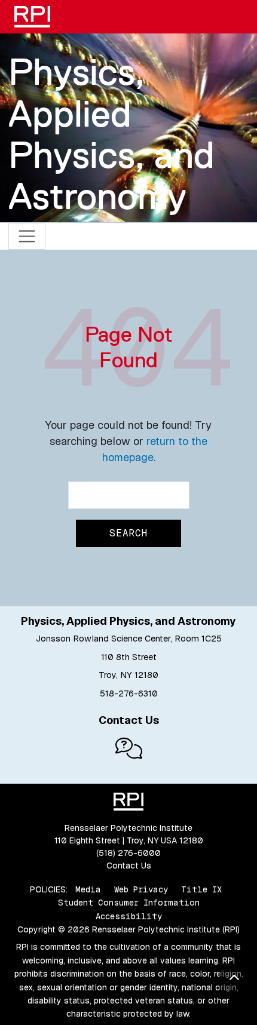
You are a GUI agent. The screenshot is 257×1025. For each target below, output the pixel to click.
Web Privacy (141, 889)
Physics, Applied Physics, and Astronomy (111, 134)
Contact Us (128, 865)
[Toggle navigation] (27, 236)
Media (88, 889)
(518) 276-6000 (128, 853)
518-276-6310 (129, 693)
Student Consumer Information (129, 902)
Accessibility (129, 916)
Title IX (201, 889)
